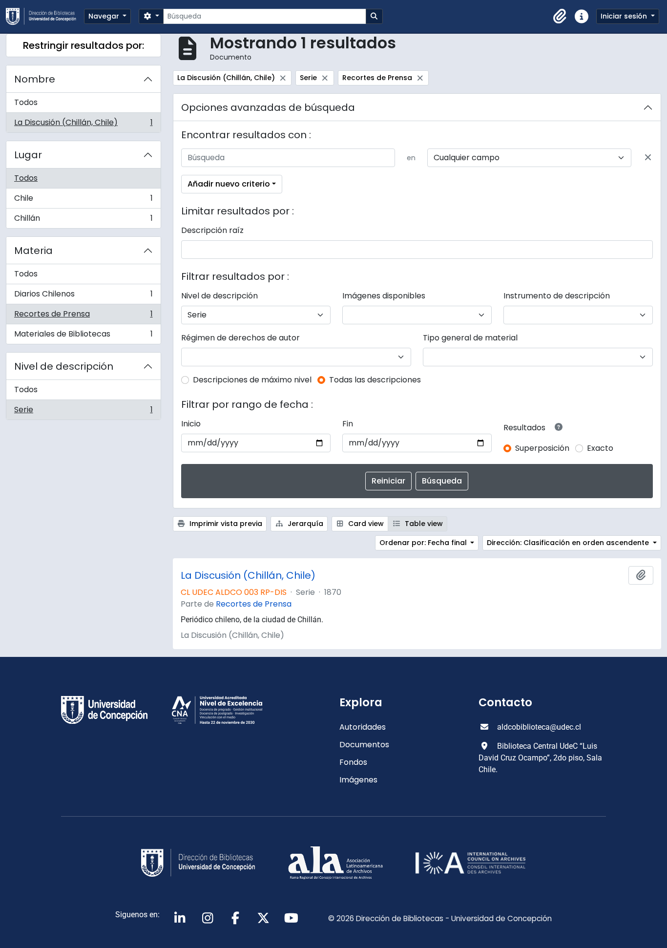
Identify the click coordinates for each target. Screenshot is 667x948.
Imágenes (358, 779)
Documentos (364, 744)
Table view (423, 523)
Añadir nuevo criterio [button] (229, 184)
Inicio (191, 423)
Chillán (83, 220)
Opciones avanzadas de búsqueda (268, 107)
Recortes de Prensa (83, 316)
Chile (83, 200)
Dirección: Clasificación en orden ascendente (569, 543)
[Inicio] (45, 16)
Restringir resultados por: (83, 45)
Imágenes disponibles (383, 295)
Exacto (600, 448)
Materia (33, 250)
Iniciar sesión (625, 16)
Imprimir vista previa (225, 523)
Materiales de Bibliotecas (83, 336)
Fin (347, 423)
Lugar (28, 155)
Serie (83, 412)
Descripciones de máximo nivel (252, 379)
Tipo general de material (470, 337)
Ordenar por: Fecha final (424, 543)
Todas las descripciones (375, 379)
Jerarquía (304, 523)
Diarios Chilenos (83, 296)
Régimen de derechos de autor (240, 337)
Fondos (353, 762)
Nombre (34, 79)
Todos (26, 102)
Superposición (542, 448)
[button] (560, 16)
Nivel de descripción (63, 366)
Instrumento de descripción (556, 295)
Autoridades (362, 727)
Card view (365, 523)
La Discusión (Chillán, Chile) (83, 124)
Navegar (104, 16)
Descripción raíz (212, 230)
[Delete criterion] (648, 158)
